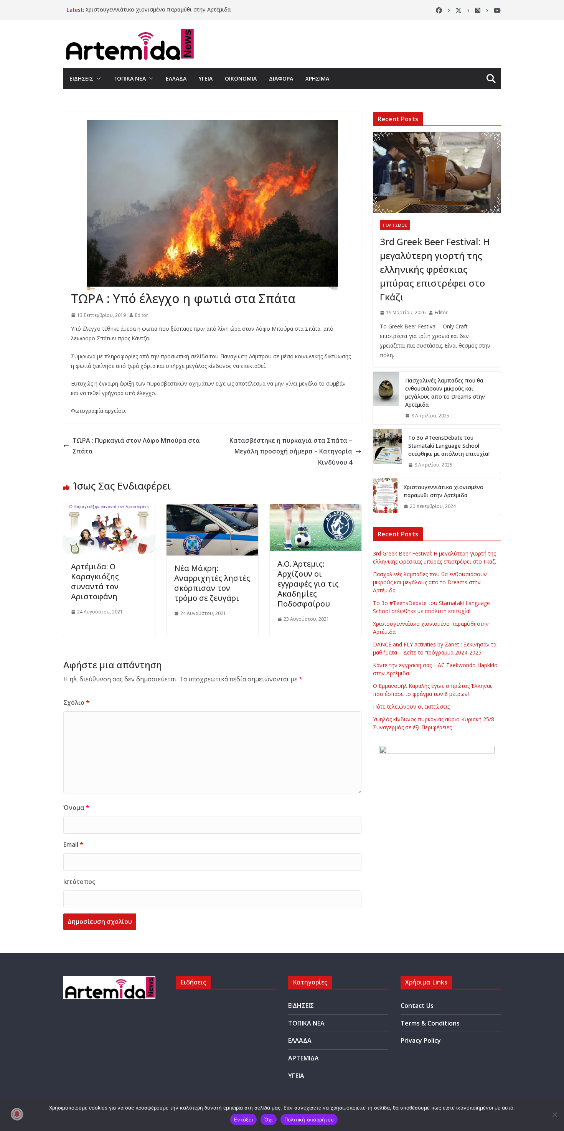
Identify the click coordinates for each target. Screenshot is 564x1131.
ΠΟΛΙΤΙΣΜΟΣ (395, 225)
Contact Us (417, 1005)
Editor (141, 315)
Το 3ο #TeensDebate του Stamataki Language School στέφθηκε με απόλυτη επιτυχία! (449, 445)
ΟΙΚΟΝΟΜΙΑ (241, 78)
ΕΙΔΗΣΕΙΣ (81, 78)
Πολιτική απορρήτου (309, 1119)
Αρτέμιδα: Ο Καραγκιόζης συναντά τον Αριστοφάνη (95, 581)
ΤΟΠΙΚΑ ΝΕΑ (129, 78)
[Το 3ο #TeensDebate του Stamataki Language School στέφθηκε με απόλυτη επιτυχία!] (387, 451)
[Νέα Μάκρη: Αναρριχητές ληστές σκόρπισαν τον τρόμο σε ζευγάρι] (212, 509)
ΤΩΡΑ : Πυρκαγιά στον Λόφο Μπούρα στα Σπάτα (136, 446)
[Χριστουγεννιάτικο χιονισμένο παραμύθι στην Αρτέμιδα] (385, 496)
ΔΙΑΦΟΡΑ (281, 78)
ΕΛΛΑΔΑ (176, 78)
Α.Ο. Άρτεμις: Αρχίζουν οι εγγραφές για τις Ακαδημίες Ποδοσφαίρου (308, 584)
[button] (97, 78)
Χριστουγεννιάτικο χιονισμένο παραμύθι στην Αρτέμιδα (158, 9)
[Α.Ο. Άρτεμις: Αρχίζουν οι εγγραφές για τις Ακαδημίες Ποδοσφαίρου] (315, 509)
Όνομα (76, 807)
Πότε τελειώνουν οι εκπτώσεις (411, 706)
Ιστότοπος (79, 881)
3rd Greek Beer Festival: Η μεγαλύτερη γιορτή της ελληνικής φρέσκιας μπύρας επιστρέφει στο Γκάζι (435, 269)
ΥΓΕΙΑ (206, 78)
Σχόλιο (76, 702)
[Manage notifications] (17, 1114)
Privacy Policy (421, 1040)
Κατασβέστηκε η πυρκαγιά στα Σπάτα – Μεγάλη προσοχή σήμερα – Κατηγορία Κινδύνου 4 (290, 451)
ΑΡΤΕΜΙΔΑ (303, 1058)
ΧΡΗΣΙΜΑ (317, 78)
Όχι (268, 1119)
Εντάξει (243, 1119)
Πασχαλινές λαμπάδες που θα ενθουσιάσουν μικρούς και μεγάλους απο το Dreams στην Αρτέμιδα (445, 392)
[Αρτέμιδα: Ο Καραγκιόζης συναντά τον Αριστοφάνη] (109, 509)
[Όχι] (554, 1114)
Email (73, 844)
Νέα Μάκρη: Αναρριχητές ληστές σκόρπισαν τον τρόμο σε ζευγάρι (212, 583)
